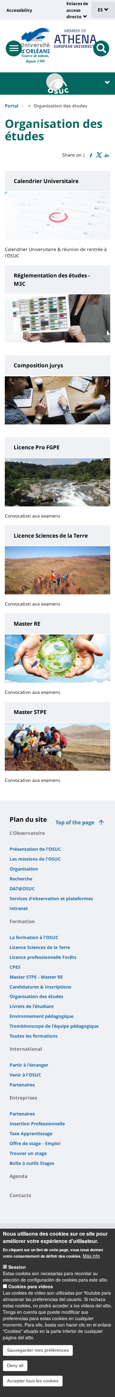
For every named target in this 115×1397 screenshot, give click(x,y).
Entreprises (23, 1097)
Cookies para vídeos (30, 1286)
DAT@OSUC (22, 889)
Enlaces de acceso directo (77, 10)
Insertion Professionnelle (37, 1124)
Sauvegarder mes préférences (38, 1350)
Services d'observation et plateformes (51, 898)
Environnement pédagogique (41, 1016)
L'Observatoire (27, 833)
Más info (91, 1256)
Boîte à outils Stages (32, 1163)
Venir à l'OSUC (25, 1075)
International (26, 1049)
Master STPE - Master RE (36, 977)
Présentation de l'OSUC (35, 849)
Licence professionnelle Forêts (43, 957)
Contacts (20, 1195)
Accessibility (19, 10)
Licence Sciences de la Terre (40, 947)
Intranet (19, 908)
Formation (22, 921)
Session (17, 1267)
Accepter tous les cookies (32, 1380)
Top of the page (75, 822)
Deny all (15, 1365)
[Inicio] (35, 40)
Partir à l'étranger (29, 1065)
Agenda (18, 1176)
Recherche (21, 879)
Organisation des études (36, 996)
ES (101, 10)
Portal (11, 106)
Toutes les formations (33, 1036)
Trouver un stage (28, 1153)
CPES (15, 967)
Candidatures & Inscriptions (40, 987)
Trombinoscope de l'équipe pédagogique (54, 1026)
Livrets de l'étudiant (32, 1006)
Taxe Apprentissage (31, 1133)
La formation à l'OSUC (34, 937)
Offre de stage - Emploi (35, 1143)
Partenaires (22, 1085)
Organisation (24, 869)
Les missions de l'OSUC (35, 859)
